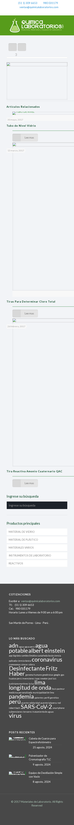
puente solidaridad (30, 702)
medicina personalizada (20, 692)
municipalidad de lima (43, 692)
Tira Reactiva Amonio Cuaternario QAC (34, 471)
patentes (39, 697)
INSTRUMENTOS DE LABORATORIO (30, 555)
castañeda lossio (45, 655)
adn (13, 645)
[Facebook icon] (32, 12)
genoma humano (33, 674)
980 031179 (50, 3)
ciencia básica (24, 660)
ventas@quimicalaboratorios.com (39, 7)
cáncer (24, 664)
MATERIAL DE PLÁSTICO (23, 539)
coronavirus (47, 659)
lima (40, 682)
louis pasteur (58, 688)
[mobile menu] (68, 23)
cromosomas (15, 664)
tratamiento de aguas (43, 711)
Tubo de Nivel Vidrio (21, 125)
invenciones (28, 678)
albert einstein (46, 650)
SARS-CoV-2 (36, 706)
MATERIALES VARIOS (21, 547)
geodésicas (47, 674)
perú (15, 701)
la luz (31, 683)
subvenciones (15, 711)
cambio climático (29, 655)
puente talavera (48, 702)
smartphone (58, 708)
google (57, 674)
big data (17, 655)
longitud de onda (30, 687)
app (10, 655)
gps (62, 674)
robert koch (14, 708)
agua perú (29, 646)
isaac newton (41, 678)
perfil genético (51, 697)
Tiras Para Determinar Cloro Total (31, 301)
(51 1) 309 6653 (27, 3)
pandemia (21, 696)
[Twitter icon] (37, 12)
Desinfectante (27, 668)
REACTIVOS (16, 563)
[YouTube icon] (42, 12)
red (59, 702)
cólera (32, 664)
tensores (27, 711)
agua (21, 646)
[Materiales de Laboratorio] (37, 25)
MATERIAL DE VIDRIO (22, 531)
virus (15, 715)
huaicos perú (15, 678)
